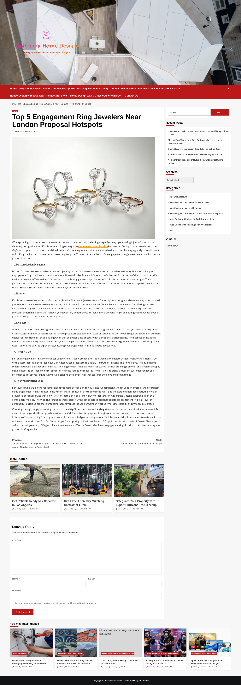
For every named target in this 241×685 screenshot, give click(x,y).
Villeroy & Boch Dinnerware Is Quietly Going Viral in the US (196, 154)
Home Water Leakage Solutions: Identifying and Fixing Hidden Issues (198, 133)
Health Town (172, 245)
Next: (141, 442)
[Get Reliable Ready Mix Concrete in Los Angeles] (35, 480)
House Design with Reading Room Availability (81, 88)
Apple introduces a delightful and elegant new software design (195, 161)
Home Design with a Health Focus (30, 88)
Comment (18, 540)
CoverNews (129, 680)
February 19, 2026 (162, 667)
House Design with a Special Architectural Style (38, 95)
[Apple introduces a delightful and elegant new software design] (210, 642)
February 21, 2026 (117, 667)
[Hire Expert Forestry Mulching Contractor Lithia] (87, 480)
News (15, 111)
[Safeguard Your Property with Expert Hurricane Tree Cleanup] (139, 480)
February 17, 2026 (206, 667)
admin (17, 131)
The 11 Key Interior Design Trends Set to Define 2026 (194, 149)
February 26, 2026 (72, 667)
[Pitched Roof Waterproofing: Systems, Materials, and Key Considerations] (76, 642)
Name (16, 578)
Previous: (47, 443)
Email (91, 578)
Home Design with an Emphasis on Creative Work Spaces (146, 88)
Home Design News (177, 196)
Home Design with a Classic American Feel (95, 95)
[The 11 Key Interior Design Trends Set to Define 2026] (120, 642)
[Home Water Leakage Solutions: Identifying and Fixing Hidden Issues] (31, 642)
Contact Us (131, 95)
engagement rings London (93, 246)
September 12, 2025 (132, 509)
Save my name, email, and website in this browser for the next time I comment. (55, 602)
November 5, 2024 (30, 131)
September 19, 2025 (28, 509)
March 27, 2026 (27, 667)
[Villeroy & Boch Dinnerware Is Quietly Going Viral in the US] (165, 642)
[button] (229, 88)
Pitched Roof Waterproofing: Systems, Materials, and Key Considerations (196, 142)
